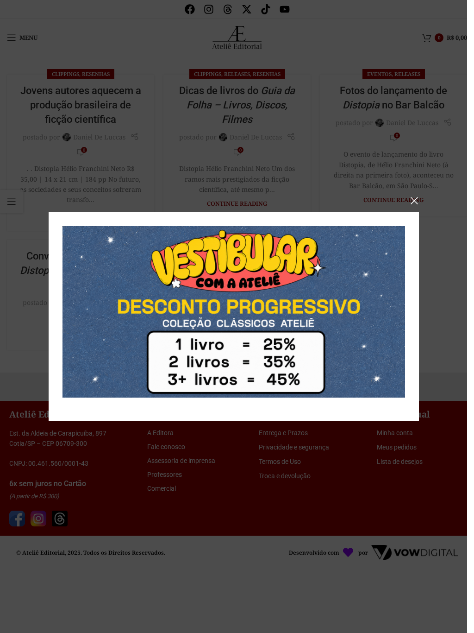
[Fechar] (414, 200)
